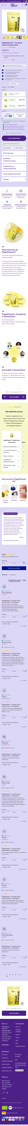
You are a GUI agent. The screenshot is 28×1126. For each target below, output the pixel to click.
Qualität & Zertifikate (18, 1032)
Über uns (18, 1028)
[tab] (15, 582)
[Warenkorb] (25, 6)
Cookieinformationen (7, 1062)
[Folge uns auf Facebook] (3, 1094)
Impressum (5, 1056)
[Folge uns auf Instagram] (7, 1094)
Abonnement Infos (7, 1072)
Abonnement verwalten (18, 1057)
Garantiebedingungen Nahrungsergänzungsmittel (20, 1066)
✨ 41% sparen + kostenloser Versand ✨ (14, 2)
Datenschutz (5, 1059)
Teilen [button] (9, 625)
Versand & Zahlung (7, 1069)
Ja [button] (2, 625)
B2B (17, 1044)
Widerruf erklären (19, 1071)
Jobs (17, 1041)
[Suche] (5, 6)
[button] (14, 49)
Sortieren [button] (4, 576)
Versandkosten (15, 54)
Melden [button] (5, 625)
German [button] (21, 538)
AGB (16, 1061)
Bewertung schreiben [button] (14, 569)
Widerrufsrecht (6, 1065)
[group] (14, 556)
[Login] (22, 6)
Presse (17, 1039)
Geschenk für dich (20, 1047)
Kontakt (18, 1036)
